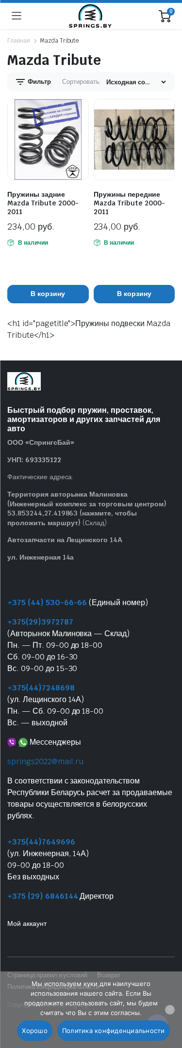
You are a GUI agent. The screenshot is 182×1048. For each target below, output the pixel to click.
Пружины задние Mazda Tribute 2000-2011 (43, 203)
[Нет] (170, 1010)
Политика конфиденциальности (113, 1030)
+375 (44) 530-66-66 (47, 602)
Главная (18, 41)
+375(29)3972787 (40, 622)
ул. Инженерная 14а (40, 557)
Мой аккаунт (27, 923)
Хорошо (35, 1030)
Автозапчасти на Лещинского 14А (64, 539)
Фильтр (38, 82)
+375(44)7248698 (41, 688)
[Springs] (90, 16)
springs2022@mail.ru (45, 761)
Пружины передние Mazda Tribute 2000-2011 (129, 203)
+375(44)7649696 (41, 842)
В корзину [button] (48, 293)
